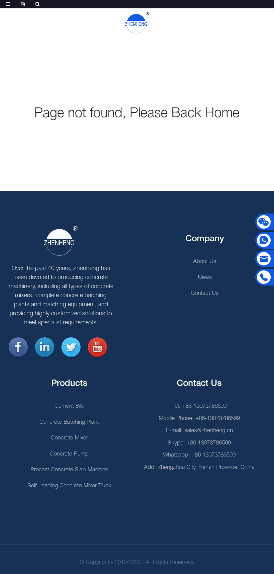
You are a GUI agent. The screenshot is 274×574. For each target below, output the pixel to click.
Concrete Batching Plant (69, 422)
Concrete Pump (69, 454)
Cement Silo (69, 406)
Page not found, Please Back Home (137, 113)
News (205, 277)
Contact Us (205, 293)
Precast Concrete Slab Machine (69, 469)
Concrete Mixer (69, 437)
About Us (204, 261)
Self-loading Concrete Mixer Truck (69, 485)
